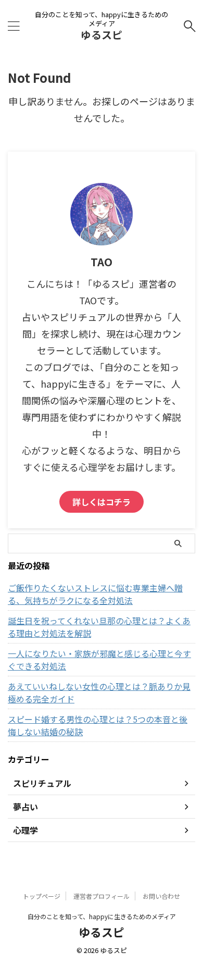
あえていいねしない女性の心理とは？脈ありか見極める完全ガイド (99, 692)
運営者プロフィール (101, 896)
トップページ (41, 896)
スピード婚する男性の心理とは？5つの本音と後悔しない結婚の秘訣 (97, 725)
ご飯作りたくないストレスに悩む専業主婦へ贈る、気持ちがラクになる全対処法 (95, 594)
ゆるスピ (101, 34)
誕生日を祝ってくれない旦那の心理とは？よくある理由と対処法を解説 (99, 626)
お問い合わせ (161, 896)
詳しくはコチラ (101, 502)
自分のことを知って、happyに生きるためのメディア (102, 916)
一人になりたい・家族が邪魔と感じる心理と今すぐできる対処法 (99, 659)
